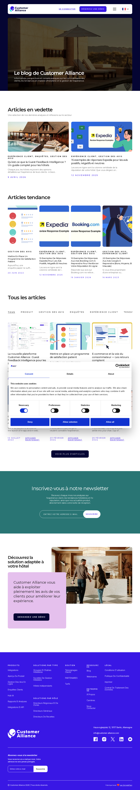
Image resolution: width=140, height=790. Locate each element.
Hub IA (11, 696)
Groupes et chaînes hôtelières (42, 671)
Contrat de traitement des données (117, 689)
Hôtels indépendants (42, 686)
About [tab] (111, 374)
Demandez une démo (31, 617)
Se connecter (67, 9)
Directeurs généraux (42, 711)
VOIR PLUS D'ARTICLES (70, 454)
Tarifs (67, 684)
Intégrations (13, 670)
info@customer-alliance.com (106, 733)
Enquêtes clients (15, 690)
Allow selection (70, 422)
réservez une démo (92, 9)
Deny (30, 422)
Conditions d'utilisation (115, 670)
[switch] (55, 410)
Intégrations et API (16, 707)
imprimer (108, 682)
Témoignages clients (71, 671)
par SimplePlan (126, 785)
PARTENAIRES (71, 678)
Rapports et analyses (17, 701)
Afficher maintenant (32, 439)
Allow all (110, 422)
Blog (89, 671)
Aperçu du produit (16, 676)
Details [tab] (70, 374)
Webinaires (92, 677)
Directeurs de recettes (43, 717)
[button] (114, 9)
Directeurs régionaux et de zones (45, 704)
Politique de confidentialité (117, 676)
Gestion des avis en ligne (17, 683)
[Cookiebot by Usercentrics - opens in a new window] (117, 366)
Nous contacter (91, 707)
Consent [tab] (29, 374)
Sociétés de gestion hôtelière (42, 679)
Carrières (91, 700)
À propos (91, 694)
